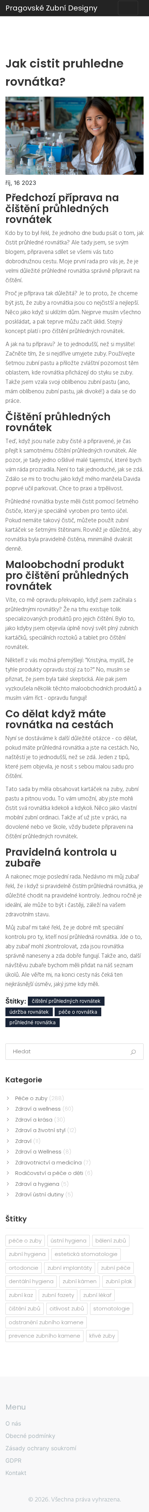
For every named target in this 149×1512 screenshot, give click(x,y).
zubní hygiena (27, 1254)
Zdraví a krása (40, 1119)
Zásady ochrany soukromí (40, 1448)
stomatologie (111, 1308)
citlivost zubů (67, 1308)
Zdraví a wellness (44, 1108)
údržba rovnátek (29, 1012)
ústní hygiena (68, 1240)
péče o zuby (25, 1240)
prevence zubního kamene (44, 1335)
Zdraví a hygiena (42, 1184)
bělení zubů (110, 1240)
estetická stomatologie (86, 1254)
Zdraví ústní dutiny (44, 1194)
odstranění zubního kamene (46, 1322)
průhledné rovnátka (32, 1022)
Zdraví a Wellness (43, 1151)
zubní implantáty (69, 1268)
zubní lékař (97, 1295)
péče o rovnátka (78, 1012)
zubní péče (116, 1268)
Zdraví (28, 1141)
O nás (13, 1423)
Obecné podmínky (30, 1435)
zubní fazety (58, 1295)
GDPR (13, 1460)
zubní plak (119, 1281)
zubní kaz (21, 1295)
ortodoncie (23, 1268)
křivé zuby (102, 1335)
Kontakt (15, 1472)
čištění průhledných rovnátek (66, 1001)
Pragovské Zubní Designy (51, 8)
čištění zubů (25, 1308)
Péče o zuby (39, 1098)
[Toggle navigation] (128, 8)
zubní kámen (80, 1281)
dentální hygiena (31, 1281)
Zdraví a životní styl (45, 1130)
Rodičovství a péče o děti (54, 1173)
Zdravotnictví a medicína (53, 1162)
